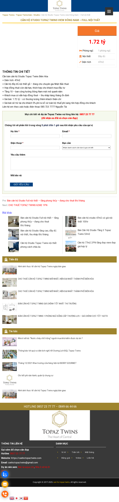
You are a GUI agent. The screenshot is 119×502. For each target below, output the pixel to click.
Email (66, 131)
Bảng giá (66, 458)
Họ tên (15, 131)
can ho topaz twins (61, 482)
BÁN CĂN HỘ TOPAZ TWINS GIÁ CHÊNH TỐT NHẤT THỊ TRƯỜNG (47, 303)
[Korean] (21, 498)
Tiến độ (13, 259)
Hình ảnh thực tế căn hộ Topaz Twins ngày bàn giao (42, 266)
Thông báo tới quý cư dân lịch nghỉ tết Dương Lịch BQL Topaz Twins (49, 351)
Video (78, 458)
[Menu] (109, 11)
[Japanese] (16, 498)
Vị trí (64, 452)
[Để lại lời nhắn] (4, 484)
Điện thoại (17, 143)
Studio (37, 15)
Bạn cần (66, 143)
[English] (12, 498)
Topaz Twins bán (24, 15)
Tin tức (13, 331)
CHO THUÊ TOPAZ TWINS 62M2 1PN (27, 205)
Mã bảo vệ (16, 175)
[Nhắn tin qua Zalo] (4, 474)
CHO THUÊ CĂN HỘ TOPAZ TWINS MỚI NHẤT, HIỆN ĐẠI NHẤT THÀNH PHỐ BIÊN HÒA (56, 279)
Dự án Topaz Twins (59, 6)
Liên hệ (90, 458)
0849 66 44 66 (67, 406)
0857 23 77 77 (87, 114)
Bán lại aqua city (26, 467)
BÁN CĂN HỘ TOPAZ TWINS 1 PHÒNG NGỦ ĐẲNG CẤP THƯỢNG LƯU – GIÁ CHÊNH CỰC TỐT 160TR (63, 316)
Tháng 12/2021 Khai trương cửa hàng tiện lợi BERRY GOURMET (47, 363)
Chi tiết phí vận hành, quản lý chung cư (35, 375)
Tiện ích (76, 452)
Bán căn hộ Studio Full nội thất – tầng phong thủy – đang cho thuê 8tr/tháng (46, 200)
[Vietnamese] (26, 498)
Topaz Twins (8, 15)
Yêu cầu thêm (18, 154)
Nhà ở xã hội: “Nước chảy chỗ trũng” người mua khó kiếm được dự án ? (50, 338)
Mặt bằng (89, 452)
